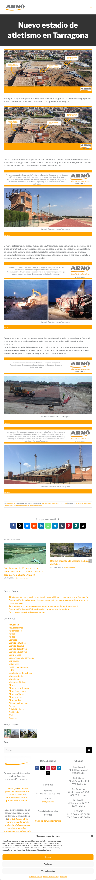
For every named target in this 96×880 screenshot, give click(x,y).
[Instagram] (48, 768)
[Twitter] (42, 768)
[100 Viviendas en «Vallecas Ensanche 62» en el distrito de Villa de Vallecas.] (7, 731)
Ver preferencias (48, 871)
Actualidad (14, 625)
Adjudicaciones (16, 628)
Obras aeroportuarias (19, 688)
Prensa (12, 706)
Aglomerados (15, 631)
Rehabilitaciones (16, 709)
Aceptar (48, 857)
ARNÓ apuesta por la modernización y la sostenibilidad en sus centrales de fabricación (48, 597)
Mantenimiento (16, 676)
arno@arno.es (48, 802)
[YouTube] (53, 768)
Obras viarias (15, 700)
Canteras (13, 640)
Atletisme (79, 503)
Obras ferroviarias (17, 691)
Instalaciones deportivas (50, 503)
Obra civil (63, 503)
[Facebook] (37, 768)
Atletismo (87, 503)
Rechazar (48, 864)
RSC (11, 715)
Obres (39, 506)
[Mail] (48, 773)
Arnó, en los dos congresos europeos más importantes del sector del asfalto (44, 606)
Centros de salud (16, 646)
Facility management (18, 667)
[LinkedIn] (59, 768)
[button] (92, 836)
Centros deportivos (18, 649)
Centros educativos (18, 652)
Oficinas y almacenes (18, 703)
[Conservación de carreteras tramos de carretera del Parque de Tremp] (24, 731)
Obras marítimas (16, 694)
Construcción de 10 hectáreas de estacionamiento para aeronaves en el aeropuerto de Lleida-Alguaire (23, 571)
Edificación (14, 661)
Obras (34, 506)
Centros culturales (17, 643)
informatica (10, 503)
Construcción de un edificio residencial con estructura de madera (39, 609)
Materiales (14, 679)
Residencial (14, 712)
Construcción (8, 506)
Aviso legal (63, 877)
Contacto (23, 800)
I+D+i (11, 670)
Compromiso (15, 655)
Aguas (12, 634)
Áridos (12, 637)
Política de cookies (35, 877)
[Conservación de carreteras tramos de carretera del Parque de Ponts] (32, 731)
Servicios (13, 718)
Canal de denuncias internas (48, 821)
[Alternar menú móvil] (91, 7)
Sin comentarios (22, 578)
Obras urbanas (15, 697)
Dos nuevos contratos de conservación (27, 612)
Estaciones (14, 664)
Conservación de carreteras (21, 658)
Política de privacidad (50, 877)
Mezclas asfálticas (17, 682)
